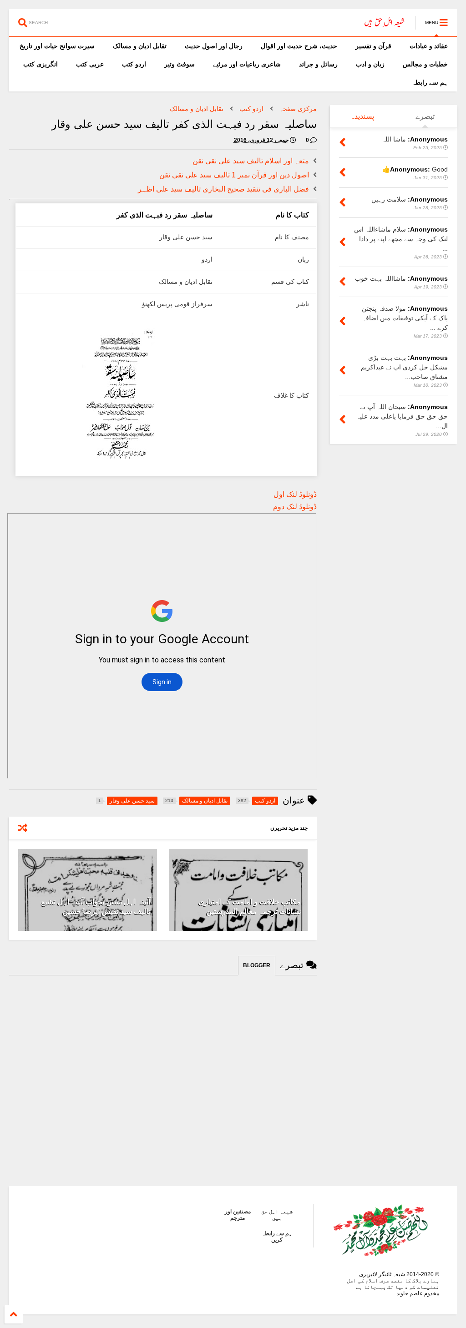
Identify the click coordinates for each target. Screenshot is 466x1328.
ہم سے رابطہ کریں (277, 1236)
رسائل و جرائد (318, 64)
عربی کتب (90, 64)
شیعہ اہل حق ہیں (277, 1214)
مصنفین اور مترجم (238, 1214)
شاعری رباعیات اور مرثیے (247, 64)
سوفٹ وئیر (179, 64)
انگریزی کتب (40, 64)
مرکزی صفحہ (298, 108)
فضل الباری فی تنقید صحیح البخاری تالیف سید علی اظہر (223, 189)
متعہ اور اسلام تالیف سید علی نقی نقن (250, 161)
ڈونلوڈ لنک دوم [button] (295, 506)
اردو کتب (134, 64)
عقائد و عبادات (429, 46)
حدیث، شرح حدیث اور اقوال (299, 46)
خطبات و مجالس (425, 64)
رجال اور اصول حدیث (214, 46)
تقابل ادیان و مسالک (140, 46)
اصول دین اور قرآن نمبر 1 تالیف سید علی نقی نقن (234, 175)
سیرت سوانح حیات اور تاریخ (57, 46)
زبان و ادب (370, 64)
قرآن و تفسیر (373, 46)
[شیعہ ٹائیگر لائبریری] (384, 25)
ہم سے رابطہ (430, 82)
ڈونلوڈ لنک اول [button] (295, 494)
